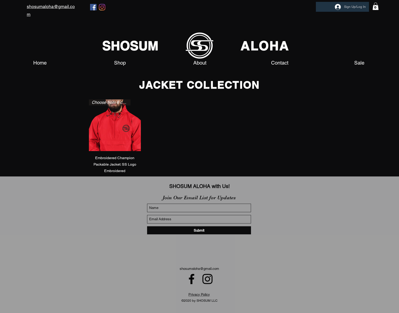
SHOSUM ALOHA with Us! (199, 186)
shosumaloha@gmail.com (199, 269)
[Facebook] (93, 7)
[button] (375, 6)
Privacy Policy (199, 294)
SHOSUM (130, 45)
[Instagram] (102, 7)
